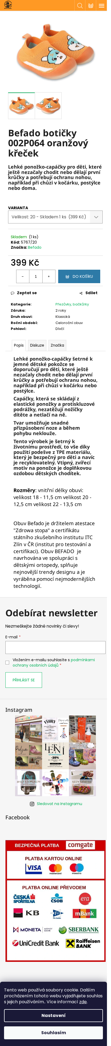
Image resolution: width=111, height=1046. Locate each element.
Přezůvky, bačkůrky (72, 304)
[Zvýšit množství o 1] (48, 276)
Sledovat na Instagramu (59, 803)
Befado (34, 247)
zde (83, 1002)
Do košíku (83, 276)
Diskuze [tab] (37, 345)
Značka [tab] (57, 345)
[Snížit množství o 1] (22, 276)
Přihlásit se (24, 680)
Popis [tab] (19, 345)
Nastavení (53, 1015)
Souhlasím (53, 1033)
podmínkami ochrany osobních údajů (54, 662)
